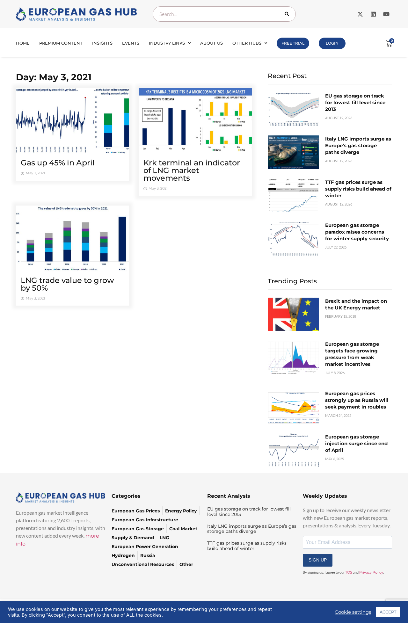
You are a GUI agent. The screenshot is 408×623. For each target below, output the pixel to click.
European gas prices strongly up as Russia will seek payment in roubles (357, 400)
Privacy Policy (371, 572)
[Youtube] (386, 14)
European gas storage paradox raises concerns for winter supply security (357, 232)
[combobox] (224, 14)
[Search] (288, 14)
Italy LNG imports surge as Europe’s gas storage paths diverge (358, 145)
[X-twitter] (360, 14)
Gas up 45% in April (58, 162)
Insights (102, 43)
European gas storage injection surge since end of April (356, 443)
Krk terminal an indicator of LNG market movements (191, 170)
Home (23, 43)
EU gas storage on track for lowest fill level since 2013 (355, 102)
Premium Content (61, 43)
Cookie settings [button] (353, 612)
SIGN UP (318, 559)
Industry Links (167, 43)
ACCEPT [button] (388, 611)
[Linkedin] (373, 14)
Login (332, 43)
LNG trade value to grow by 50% (67, 284)
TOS (348, 572)
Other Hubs (246, 43)
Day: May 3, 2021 (53, 77)
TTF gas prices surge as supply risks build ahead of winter (358, 189)
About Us (211, 43)
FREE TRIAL (292, 43)
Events (130, 43)
